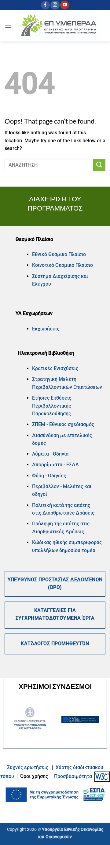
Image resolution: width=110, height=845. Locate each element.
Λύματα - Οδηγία (50, 454)
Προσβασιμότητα (73, 776)
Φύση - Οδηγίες (49, 476)
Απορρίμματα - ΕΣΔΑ (55, 465)
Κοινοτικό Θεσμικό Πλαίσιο (62, 265)
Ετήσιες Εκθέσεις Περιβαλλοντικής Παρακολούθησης (51, 406)
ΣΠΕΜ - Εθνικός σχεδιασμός (63, 424)
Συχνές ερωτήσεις (27, 767)
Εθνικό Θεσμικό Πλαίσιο (59, 254)
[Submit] (99, 165)
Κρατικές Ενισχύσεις (55, 368)
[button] (8, 25)
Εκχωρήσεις (45, 329)
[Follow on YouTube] (64, 5)
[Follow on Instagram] (54, 5)
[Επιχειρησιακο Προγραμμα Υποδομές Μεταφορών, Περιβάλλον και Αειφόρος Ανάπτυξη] (58, 26)
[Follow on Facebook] (45, 5)
